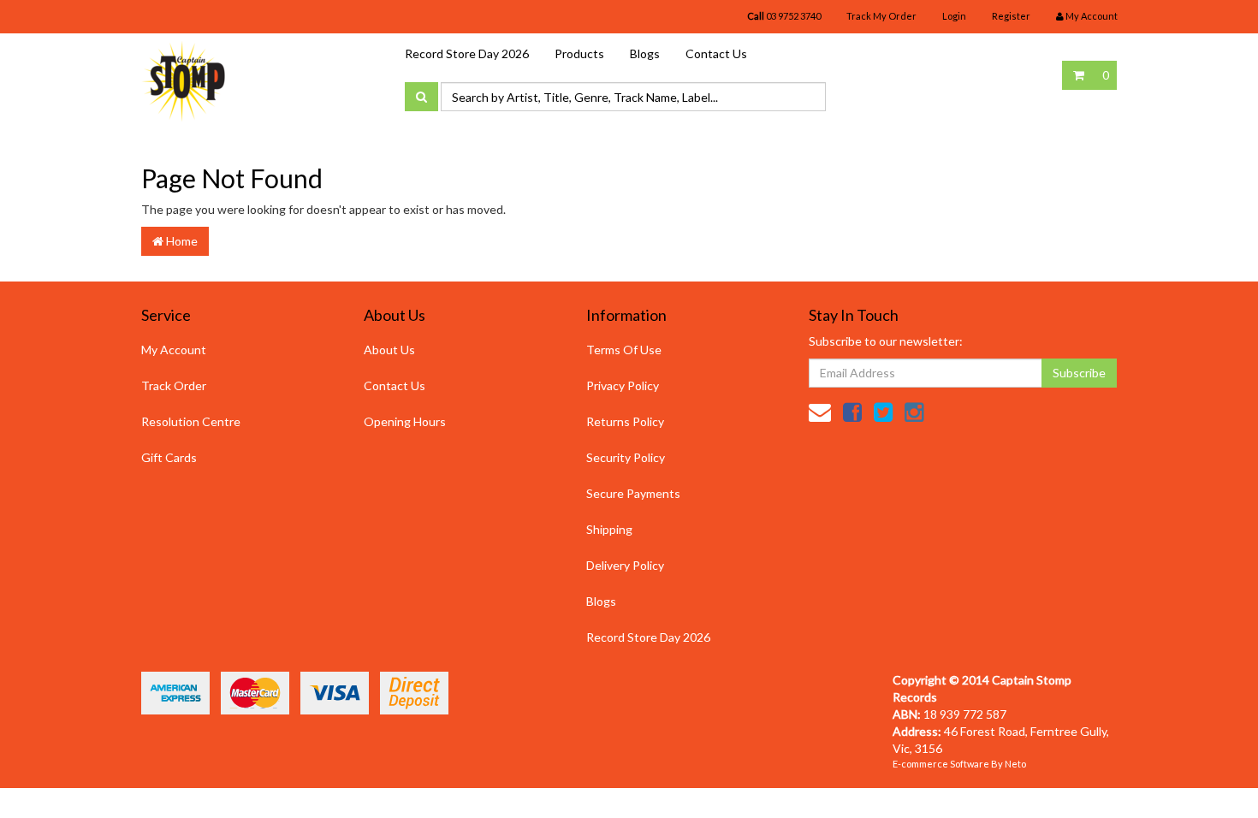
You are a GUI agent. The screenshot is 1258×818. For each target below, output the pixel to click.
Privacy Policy (622, 385)
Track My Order (881, 15)
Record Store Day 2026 (467, 53)
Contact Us (716, 53)
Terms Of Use (624, 349)
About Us (389, 349)
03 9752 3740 (784, 15)
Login (954, 15)
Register (1011, 15)
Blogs (645, 53)
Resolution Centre (190, 421)
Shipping (609, 529)
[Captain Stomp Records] (184, 80)
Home (180, 241)
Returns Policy (625, 421)
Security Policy (625, 457)
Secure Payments (633, 493)
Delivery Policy (625, 565)
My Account (173, 349)
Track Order (173, 385)
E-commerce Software (941, 763)
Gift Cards (169, 457)
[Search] (421, 96)
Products (579, 53)
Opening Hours (405, 421)
